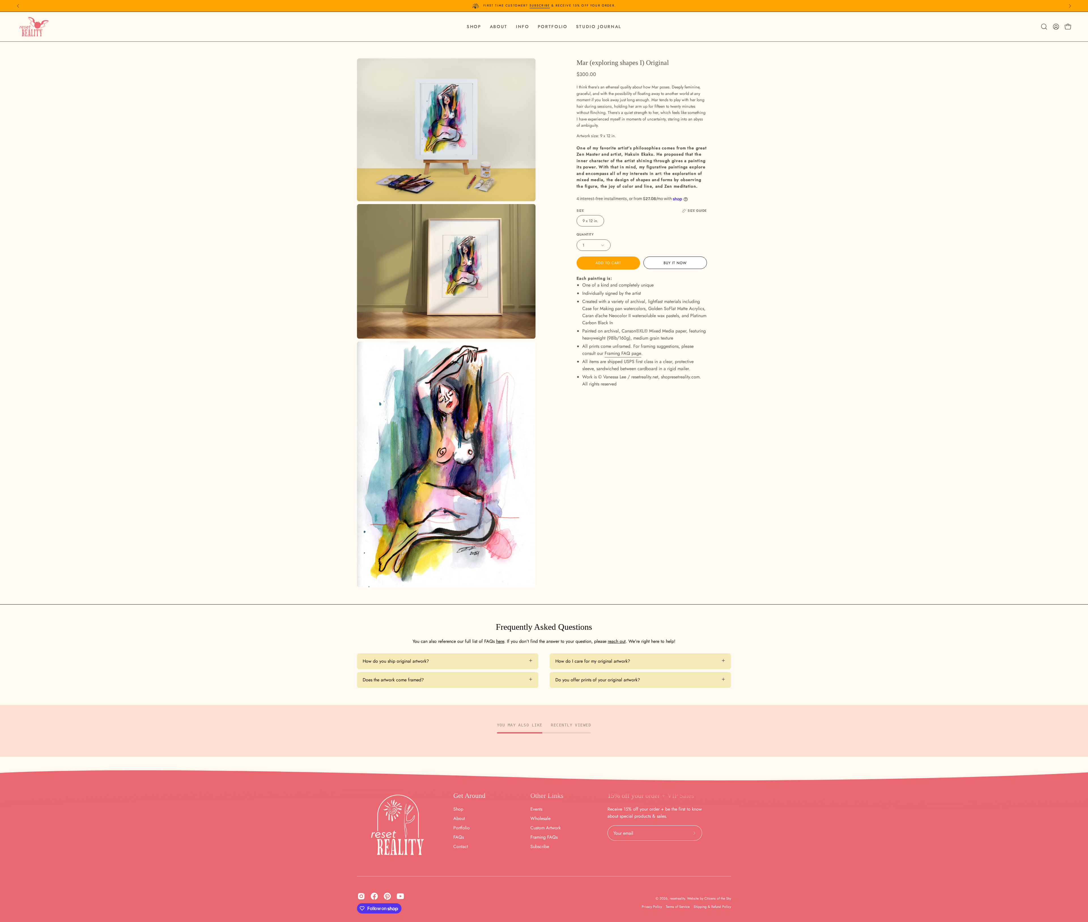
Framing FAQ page (623, 353)
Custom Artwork (545, 827)
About (459, 818)
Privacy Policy (652, 906)
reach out (617, 641)
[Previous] (18, 6)
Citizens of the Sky (717, 898)
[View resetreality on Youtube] (400, 896)
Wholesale (540, 818)
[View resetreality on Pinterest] (387, 896)
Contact (460, 846)
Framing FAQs (544, 837)
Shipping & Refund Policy (712, 906)
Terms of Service (678, 906)
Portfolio (461, 827)
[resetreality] (34, 26)
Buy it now (675, 263)
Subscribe (540, 5)
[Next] (1069, 6)
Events (536, 809)
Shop (458, 809)
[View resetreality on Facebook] (374, 896)
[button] (523, 26)
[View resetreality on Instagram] (361, 896)
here (500, 641)
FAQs (458, 837)
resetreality (677, 898)
